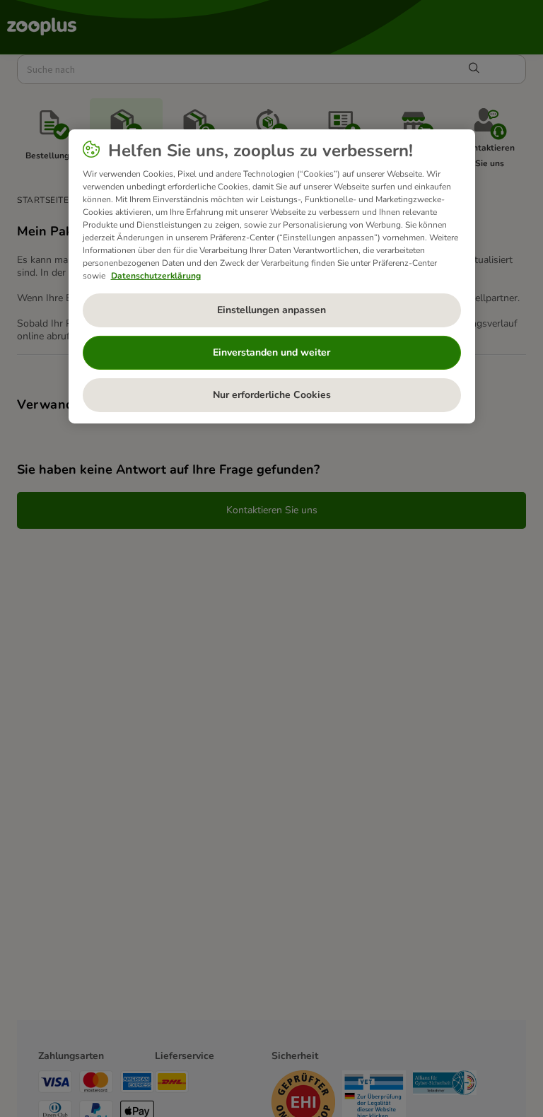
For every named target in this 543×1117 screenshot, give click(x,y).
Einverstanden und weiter (271, 352)
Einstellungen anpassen (271, 310)
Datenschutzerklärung (156, 275)
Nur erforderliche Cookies (272, 395)
